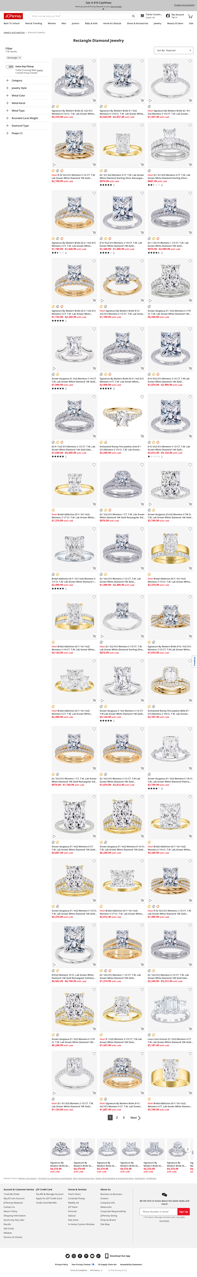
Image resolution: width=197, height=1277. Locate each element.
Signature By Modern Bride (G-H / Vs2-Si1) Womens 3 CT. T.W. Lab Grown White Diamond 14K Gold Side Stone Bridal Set (74, 312)
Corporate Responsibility (113, 1211)
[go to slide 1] (92, 9)
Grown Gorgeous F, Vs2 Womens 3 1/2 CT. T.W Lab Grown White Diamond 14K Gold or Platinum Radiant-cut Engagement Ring (122, 712)
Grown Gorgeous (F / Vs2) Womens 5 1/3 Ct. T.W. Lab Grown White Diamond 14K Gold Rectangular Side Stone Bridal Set (74, 912)
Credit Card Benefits (46, 1202)
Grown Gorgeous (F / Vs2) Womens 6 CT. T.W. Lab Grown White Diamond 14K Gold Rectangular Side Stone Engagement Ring (73, 848)
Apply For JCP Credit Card (49, 1198)
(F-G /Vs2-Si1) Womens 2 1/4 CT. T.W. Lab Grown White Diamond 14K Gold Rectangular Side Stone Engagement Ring (121, 244)
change (40, 70)
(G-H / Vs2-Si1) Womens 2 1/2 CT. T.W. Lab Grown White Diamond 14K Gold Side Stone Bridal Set (73, 448)
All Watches (151, 1178)
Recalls (7, 1224)
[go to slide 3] (97, 9)
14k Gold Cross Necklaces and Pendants (55, 1178)
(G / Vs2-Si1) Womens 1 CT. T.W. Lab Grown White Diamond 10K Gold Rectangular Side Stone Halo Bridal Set (122, 516)
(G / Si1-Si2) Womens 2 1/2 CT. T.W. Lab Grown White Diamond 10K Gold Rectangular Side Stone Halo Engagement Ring (73, 1105)
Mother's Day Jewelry (27, 1178)
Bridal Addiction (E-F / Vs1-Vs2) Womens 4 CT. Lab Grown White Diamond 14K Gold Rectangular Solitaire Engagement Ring (169, 1105)
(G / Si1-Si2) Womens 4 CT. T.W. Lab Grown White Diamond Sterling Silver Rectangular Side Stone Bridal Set (169, 176)
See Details (164, 1220)
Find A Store (74, 1194)
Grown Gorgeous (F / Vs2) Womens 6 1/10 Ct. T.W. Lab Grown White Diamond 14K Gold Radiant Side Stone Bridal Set (169, 312)
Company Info (108, 1202)
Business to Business (111, 1194)
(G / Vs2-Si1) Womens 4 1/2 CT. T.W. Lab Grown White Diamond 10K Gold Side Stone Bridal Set (168, 976)
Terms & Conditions (78, 1270)
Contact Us (9, 1206)
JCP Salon (73, 1206)
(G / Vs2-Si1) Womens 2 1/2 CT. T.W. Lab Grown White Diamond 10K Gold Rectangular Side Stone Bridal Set (120, 580)
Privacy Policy (61, 1264)
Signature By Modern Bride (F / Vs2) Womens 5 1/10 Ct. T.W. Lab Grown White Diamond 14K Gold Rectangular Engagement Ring (121, 112)
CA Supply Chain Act (107, 1264)
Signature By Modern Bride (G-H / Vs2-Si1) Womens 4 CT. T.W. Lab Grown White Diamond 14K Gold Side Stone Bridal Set (122, 380)
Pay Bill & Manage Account (49, 1194)
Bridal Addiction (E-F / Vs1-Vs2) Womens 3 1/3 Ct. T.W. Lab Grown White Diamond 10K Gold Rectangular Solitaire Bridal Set (169, 580)
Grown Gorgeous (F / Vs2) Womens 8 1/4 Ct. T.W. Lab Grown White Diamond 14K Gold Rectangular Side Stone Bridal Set (122, 848)
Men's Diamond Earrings (83, 1178)
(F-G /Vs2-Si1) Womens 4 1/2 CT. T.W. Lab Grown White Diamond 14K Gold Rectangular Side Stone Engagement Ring (169, 448)
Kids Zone (73, 1219)
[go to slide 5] (103, 9)
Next (134, 1117)
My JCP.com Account (14, 1198)
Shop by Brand (108, 1219)
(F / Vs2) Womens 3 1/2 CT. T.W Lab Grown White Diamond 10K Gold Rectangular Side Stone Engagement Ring (121, 1041)
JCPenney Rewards (13, 1202)
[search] (135, 16)
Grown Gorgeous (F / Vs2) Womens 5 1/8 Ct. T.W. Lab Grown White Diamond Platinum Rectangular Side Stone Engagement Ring (170, 780)
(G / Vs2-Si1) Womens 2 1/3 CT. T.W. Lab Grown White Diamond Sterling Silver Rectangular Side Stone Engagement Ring (121, 648)
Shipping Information (15, 1215)
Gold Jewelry (140, 1178)
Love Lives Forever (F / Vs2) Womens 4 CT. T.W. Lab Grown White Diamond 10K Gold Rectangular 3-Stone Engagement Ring (169, 1041)
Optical (72, 1215)
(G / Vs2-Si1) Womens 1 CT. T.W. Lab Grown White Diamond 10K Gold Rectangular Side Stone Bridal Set (74, 780)
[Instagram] (74, 1256)
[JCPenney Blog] (99, 1256)
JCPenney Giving (109, 1215)
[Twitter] (68, 1256)
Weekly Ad (73, 1202)
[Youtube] (93, 1256)
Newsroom (106, 1206)
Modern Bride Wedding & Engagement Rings (114, 1178)
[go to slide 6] (106, 9)
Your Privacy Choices (81, 1264)
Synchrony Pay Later (14, 1219)
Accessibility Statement (131, 1264)
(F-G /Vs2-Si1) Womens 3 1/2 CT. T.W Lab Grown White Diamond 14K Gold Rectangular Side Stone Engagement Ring (169, 380)
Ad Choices (95, 1270)
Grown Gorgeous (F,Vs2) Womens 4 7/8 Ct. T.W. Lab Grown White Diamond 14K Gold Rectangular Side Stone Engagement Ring (170, 516)
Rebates (8, 1232)
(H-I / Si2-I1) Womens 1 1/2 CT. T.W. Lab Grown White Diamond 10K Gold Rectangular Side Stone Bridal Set (168, 244)
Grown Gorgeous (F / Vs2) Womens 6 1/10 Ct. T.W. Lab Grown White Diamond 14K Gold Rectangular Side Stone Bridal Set (73, 1041)
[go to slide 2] (95, 9)
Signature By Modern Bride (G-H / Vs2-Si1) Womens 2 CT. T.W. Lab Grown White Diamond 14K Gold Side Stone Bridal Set (74, 244)
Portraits (72, 1211)
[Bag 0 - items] (190, 16)
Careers (105, 1198)
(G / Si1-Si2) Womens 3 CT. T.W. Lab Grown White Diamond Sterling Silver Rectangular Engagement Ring (122, 176)
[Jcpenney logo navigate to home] (13, 16)
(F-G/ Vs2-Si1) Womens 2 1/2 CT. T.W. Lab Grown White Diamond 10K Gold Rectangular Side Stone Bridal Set (169, 912)
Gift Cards (9, 1228)
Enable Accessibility (184, 5)
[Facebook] (80, 1256)
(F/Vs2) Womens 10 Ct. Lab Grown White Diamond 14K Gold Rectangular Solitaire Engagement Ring (73, 976)
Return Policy (10, 1211)
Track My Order (12, 1194)
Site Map (105, 1224)
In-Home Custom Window (81, 1224)
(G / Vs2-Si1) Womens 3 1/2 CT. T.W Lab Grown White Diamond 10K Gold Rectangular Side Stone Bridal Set (120, 780)
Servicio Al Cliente (13, 1237)
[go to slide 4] (100, 9)
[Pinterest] (86, 1256)
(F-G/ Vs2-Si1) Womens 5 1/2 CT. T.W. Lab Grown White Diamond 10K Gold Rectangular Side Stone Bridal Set (73, 176)
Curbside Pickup (76, 1198)
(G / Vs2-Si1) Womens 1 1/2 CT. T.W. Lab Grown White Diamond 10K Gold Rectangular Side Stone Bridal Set (120, 976)
